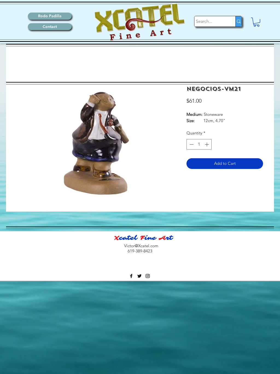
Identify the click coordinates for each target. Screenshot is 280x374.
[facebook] (131, 276)
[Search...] (238, 21)
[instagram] (147, 276)
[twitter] (139, 276)
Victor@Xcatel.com (141, 245)
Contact (50, 26)
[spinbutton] (199, 144)
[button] (256, 22)
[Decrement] (191, 144)
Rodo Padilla (50, 15)
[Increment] (207, 144)
